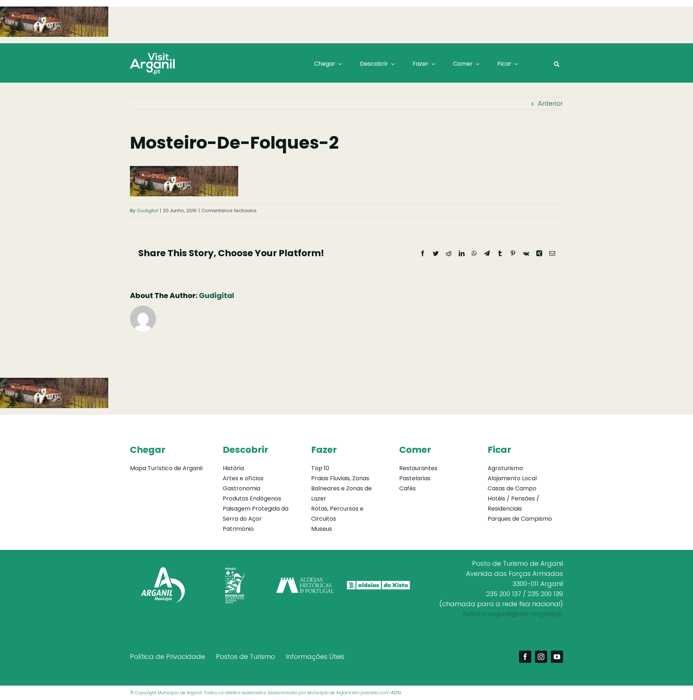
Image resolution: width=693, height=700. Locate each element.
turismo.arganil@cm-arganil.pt (513, 613)
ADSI (396, 693)
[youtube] (557, 657)
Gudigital (147, 210)
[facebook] (525, 657)
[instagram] (541, 657)
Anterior (550, 103)
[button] (556, 63)
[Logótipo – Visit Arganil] (152, 56)
